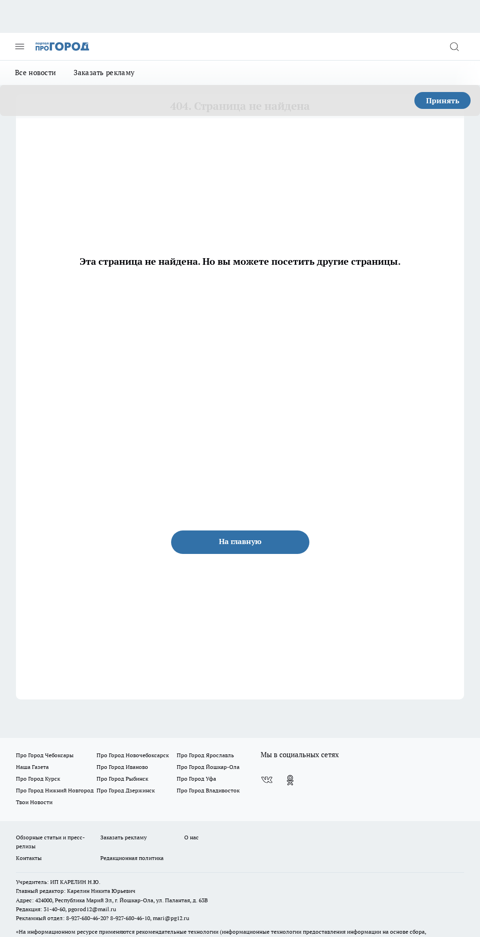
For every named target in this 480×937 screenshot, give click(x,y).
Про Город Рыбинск (122, 778)
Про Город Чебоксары (45, 755)
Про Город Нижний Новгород (55, 790)
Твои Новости (34, 802)
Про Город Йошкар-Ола (208, 766)
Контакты (29, 857)
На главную (240, 541)
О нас (191, 837)
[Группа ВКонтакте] (266, 780)
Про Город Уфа (196, 778)
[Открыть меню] (19, 46)
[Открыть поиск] (454, 46)
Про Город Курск (38, 778)
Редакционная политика (132, 857)
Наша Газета (32, 766)
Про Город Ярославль (205, 755)
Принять (442, 100)
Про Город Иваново (122, 766)
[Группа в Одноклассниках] (290, 780)
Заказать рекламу (104, 72)
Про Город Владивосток (208, 790)
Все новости (35, 72)
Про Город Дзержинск (126, 790)
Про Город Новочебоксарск (133, 755)
